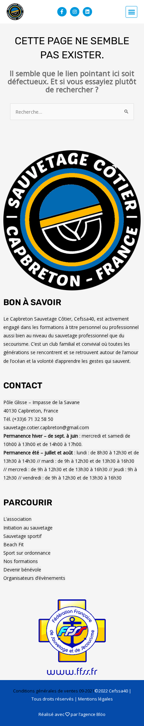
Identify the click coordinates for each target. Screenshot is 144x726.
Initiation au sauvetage (28, 527)
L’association (17, 519)
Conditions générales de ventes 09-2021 (53, 691)
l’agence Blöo (92, 714)
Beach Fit (13, 544)
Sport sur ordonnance (27, 553)
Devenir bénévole (22, 569)
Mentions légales (95, 699)
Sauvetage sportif (22, 536)
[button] (131, 12)
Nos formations (20, 561)
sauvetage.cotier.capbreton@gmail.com (46, 427)
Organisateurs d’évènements (34, 578)
